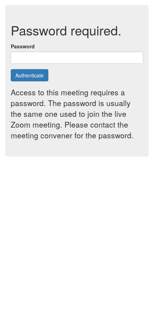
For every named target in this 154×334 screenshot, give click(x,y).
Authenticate (29, 75)
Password (23, 46)
